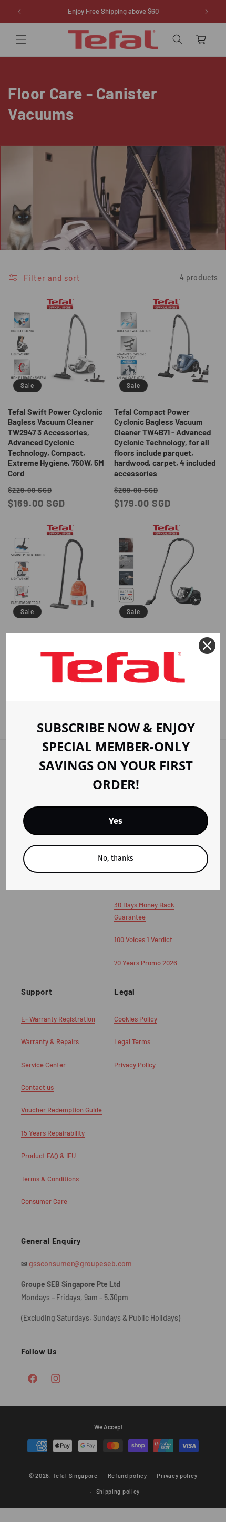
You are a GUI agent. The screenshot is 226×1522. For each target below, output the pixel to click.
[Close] (207, 645)
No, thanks (115, 858)
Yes (115, 821)
